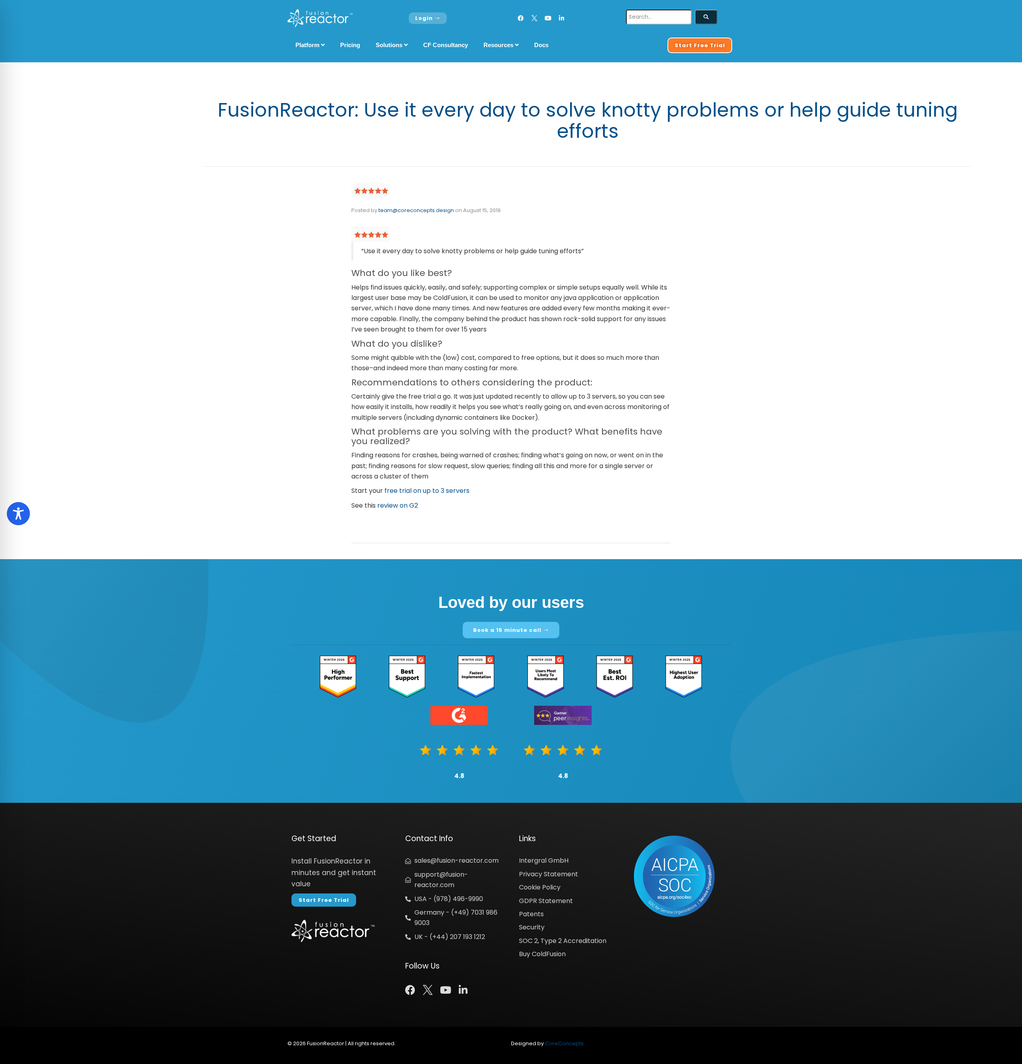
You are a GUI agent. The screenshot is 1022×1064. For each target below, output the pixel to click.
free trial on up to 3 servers (426, 490)
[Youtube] (548, 18)
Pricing (350, 45)
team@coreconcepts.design (416, 210)
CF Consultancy (445, 45)
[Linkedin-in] (561, 18)
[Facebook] (521, 18)
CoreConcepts (564, 1043)
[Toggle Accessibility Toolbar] (18, 513)
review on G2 (397, 505)
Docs (541, 45)
